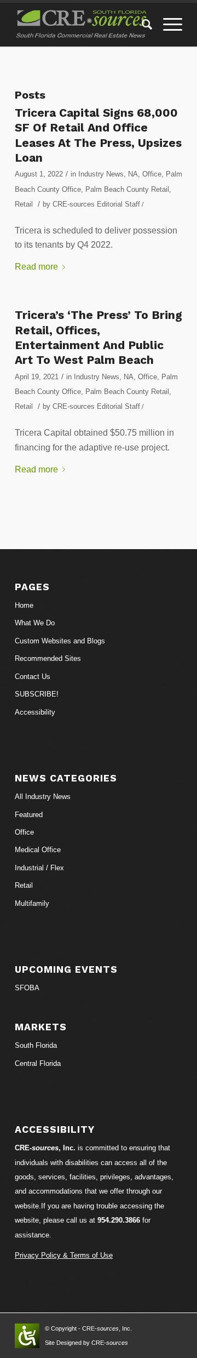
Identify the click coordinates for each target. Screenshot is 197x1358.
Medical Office (38, 850)
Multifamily (32, 903)
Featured (29, 815)
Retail (24, 204)
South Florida (36, 1045)
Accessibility (35, 712)
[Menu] (167, 25)
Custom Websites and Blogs (60, 641)
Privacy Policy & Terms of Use (64, 1255)
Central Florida (38, 1063)
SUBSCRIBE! (37, 694)
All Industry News (43, 796)
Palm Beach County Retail (127, 189)
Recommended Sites (48, 658)
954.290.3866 (118, 1220)
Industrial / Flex (39, 868)
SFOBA (27, 988)
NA (133, 174)
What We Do (35, 623)
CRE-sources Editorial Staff (96, 204)
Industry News (101, 174)
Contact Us (32, 676)
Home (24, 605)
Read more (36, 266)
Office (151, 174)
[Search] (141, 25)
